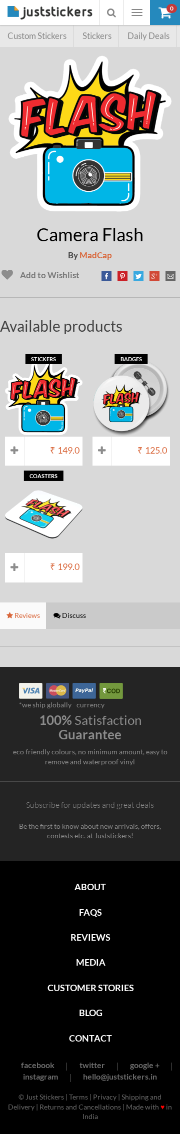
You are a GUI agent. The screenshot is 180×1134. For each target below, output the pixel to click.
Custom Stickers (37, 35)
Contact (90, 1038)
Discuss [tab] (73, 615)
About (90, 886)
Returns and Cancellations (80, 1107)
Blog (90, 1012)
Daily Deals (149, 35)
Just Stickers (50, 13)
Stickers (97, 35)
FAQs (90, 912)
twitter (92, 1065)
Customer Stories (91, 987)
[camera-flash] (90, 209)
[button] (165, 12)
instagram (40, 1076)
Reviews (90, 937)
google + (145, 1065)
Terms (78, 1097)
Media (91, 962)
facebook (37, 1065)
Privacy (104, 1097)
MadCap (96, 255)
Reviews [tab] (26, 615)
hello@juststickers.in (120, 1076)
